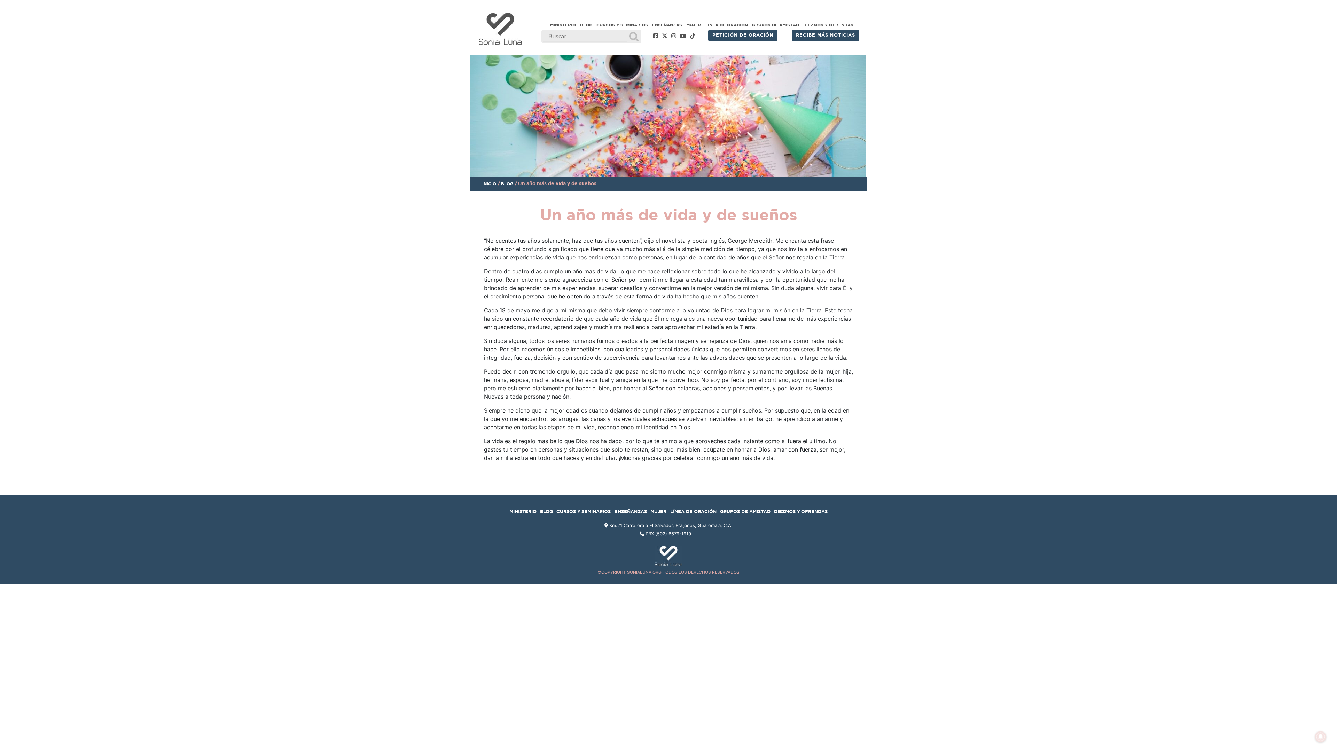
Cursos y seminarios (622, 25)
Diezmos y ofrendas (828, 25)
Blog (586, 25)
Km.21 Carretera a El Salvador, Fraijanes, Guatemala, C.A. (670, 525)
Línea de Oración (726, 25)
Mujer (693, 25)
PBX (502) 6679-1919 (668, 533)
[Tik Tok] (692, 36)
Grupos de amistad (775, 25)
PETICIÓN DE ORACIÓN (742, 35)
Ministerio (563, 25)
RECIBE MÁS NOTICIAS (825, 35)
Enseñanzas (667, 25)
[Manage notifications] (1320, 736)
